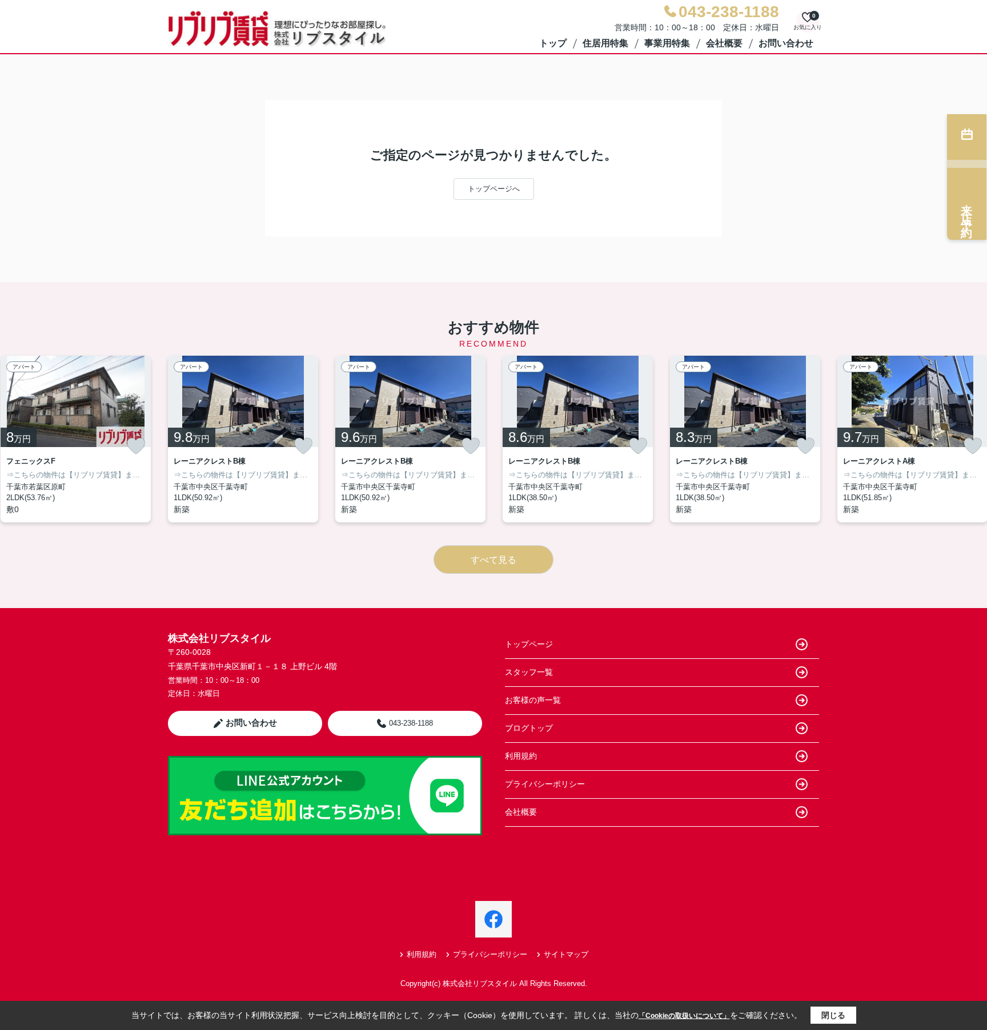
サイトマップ (566, 954)
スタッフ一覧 (529, 672)
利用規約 (521, 756)
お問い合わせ (786, 43)
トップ (553, 43)
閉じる (833, 1015)
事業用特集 (667, 43)
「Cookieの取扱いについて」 (684, 1016)
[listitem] (243, 439)
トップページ (529, 644)
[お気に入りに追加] (136, 445)
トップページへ (494, 188)
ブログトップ (529, 728)
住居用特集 (605, 43)
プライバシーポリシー (545, 783)
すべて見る (493, 560)
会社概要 (724, 43)
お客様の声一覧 (533, 700)
